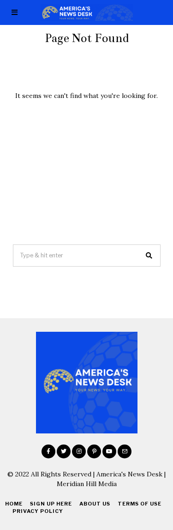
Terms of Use (139, 503)
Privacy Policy (37, 511)
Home (14, 503)
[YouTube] (109, 451)
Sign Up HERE (51, 503)
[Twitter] (64, 451)
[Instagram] (79, 451)
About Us (94, 503)
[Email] (124, 451)
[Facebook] (48, 451)
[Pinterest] (94, 451)
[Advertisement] (86, 172)
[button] (149, 255)
